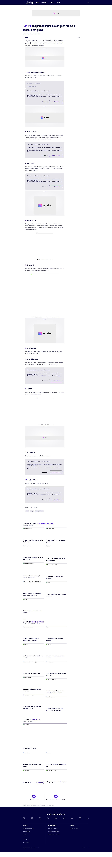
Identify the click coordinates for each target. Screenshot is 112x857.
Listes (37, 2)
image (32, 511)
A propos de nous (26, 831)
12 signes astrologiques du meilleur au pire (56, 765)
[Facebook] (32, 818)
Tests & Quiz (44, 2)
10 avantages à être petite (29, 748)
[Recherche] (88, 2)
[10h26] (30, 2)
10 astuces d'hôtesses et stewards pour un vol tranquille (56, 674)
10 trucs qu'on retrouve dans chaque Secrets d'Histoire (55, 559)
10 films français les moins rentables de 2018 (55, 799)
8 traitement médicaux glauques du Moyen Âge (32, 690)
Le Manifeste (25, 840)
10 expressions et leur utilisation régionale (54, 639)
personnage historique (39, 511)
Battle (58, 2)
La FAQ (24, 837)
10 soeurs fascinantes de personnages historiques (56, 595)
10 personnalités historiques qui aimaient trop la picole (31, 577)
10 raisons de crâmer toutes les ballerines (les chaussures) (31, 639)
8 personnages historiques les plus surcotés (32, 612)
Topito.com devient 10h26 (28, 828)
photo (41, 259)
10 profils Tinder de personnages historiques (54, 577)
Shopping (52, 2)
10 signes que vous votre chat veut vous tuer (55, 657)
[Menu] (23, 2)
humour (27, 511)
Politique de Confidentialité (53, 831)
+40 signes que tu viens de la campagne (56, 782)
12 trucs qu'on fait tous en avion (31, 673)
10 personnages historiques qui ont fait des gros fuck (33, 558)
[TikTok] (64, 818)
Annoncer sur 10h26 (74, 828)
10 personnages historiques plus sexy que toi (56, 541)
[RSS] (88, 818)
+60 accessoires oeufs (34, 799)
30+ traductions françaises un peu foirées (32, 765)
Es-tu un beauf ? (27, 782)
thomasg (38, 33)
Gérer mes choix (44, 101)
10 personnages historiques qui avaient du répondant (33, 541)
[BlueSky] (56, 818)
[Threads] (48, 818)
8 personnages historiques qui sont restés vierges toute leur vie (32, 594)
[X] (40, 818)
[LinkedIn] (80, 818)
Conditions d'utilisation (53, 828)
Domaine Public (45, 259)
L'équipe (24, 834)
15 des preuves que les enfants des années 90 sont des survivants (55, 692)
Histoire (28, 33)
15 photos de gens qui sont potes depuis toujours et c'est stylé (54, 709)
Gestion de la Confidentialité (54, 834)
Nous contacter (26, 842)
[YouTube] (72, 818)
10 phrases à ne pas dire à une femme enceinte (33, 657)
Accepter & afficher (56, 101)
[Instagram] (24, 818)
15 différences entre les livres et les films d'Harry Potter (32, 707)
